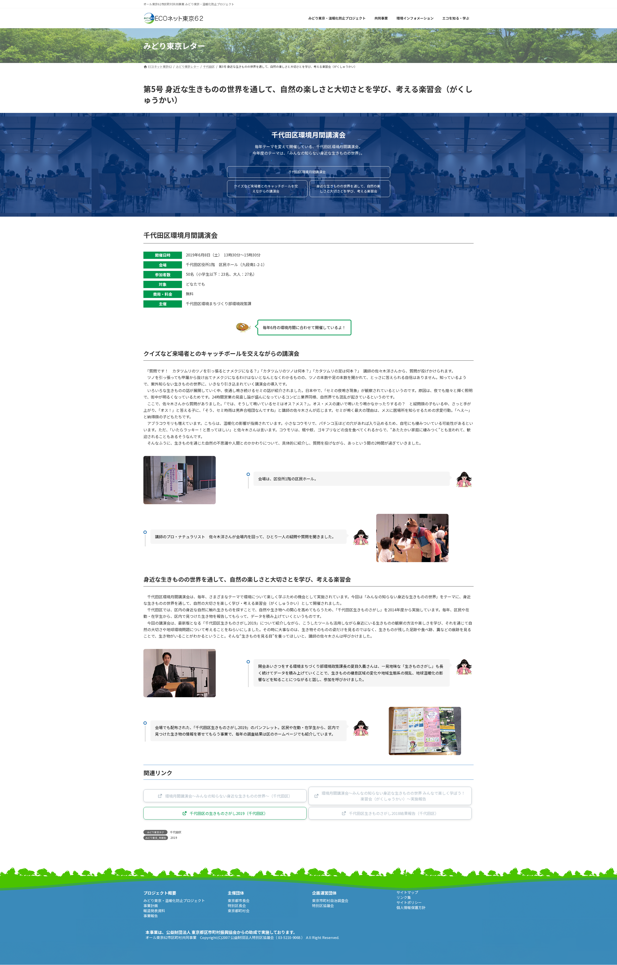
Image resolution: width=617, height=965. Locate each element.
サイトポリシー (409, 902)
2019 (173, 837)
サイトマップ (407, 892)
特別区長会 (237, 905)
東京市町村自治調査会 (330, 900)
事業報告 (150, 915)
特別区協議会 (323, 905)
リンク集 (403, 897)
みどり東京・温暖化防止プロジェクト (174, 900)
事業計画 (150, 905)
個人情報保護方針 (410, 907)
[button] (308, 172)
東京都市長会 (238, 900)
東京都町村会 (238, 910)
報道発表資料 (154, 910)
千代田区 (175, 832)
